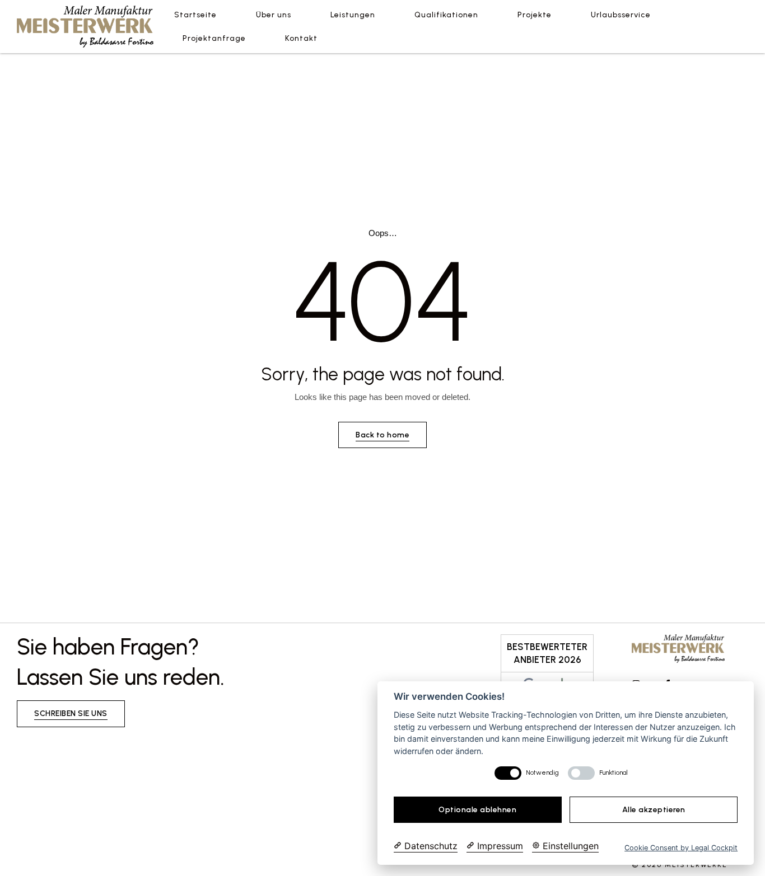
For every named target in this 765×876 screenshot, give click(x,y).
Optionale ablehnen (477, 809)
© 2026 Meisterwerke (679, 865)
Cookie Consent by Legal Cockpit (681, 848)
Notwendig (542, 772)
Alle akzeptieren (653, 809)
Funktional (613, 772)
